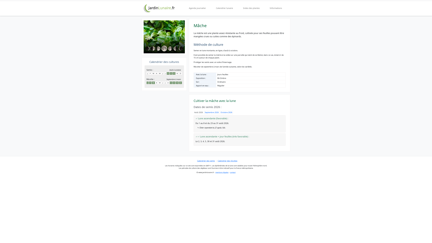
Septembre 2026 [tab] (212, 112)
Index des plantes (251, 8)
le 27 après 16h (219, 127)
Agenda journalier (197, 8)
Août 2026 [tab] (198, 112)
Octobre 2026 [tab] (226, 112)
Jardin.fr (161, 7)
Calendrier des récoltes (227, 161)
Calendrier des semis (206, 161)
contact (233, 172)
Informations (276, 8)
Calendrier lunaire (224, 8)
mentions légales (221, 172)
